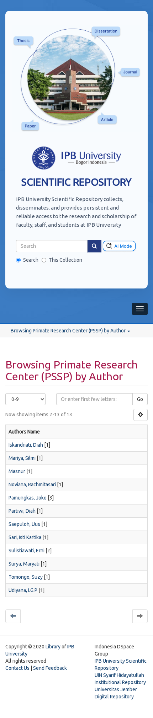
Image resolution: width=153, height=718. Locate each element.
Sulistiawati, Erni (26, 550)
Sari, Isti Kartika (25, 537)
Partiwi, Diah (22, 511)
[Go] (94, 246)
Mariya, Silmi (22, 458)
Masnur (17, 471)
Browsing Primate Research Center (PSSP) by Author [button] (69, 330)
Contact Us (17, 668)
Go (140, 399)
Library (53, 646)
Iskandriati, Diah (26, 445)
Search (30, 260)
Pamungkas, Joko (28, 498)
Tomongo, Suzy (26, 577)
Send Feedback (50, 668)
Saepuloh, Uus (24, 524)
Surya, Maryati (24, 564)
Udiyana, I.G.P (23, 590)
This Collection (65, 260)
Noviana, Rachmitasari (32, 484)
